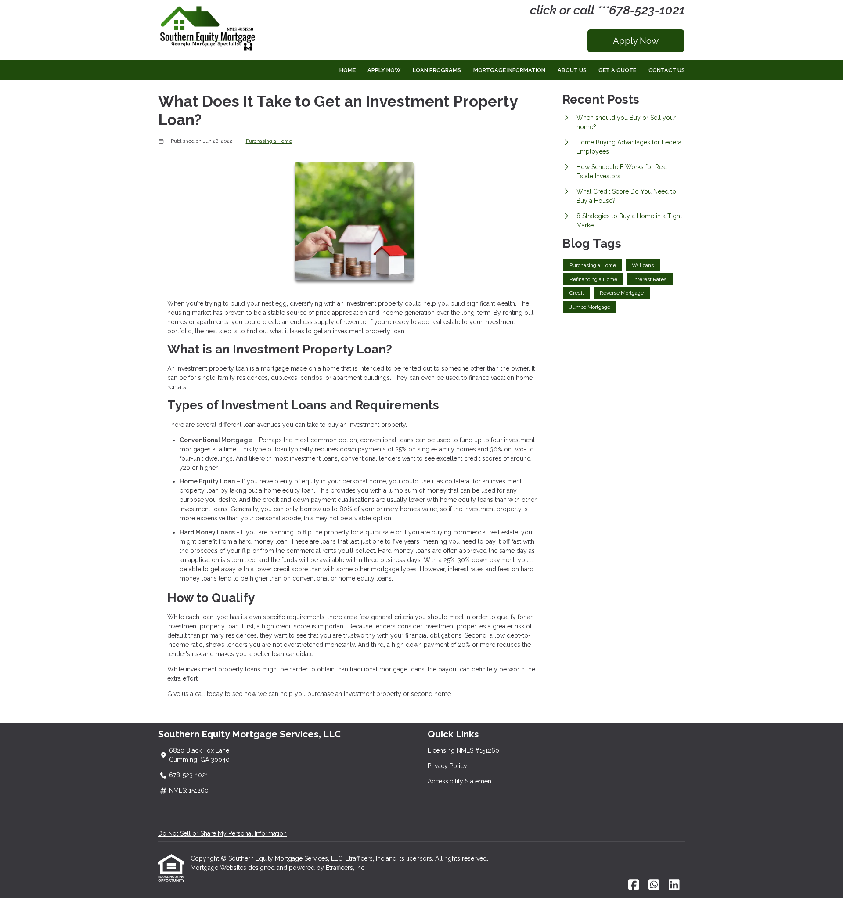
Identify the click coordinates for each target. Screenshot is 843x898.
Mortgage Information (509, 70)
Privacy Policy (447, 765)
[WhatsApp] (654, 885)
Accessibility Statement (460, 781)
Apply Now (636, 41)
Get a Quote (617, 70)
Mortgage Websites (219, 867)
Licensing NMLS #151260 (463, 750)
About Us (572, 70)
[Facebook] (633, 885)
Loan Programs (437, 70)
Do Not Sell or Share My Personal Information (222, 833)
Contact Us (666, 70)
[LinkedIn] (674, 885)
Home (347, 70)
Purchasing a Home (269, 141)
